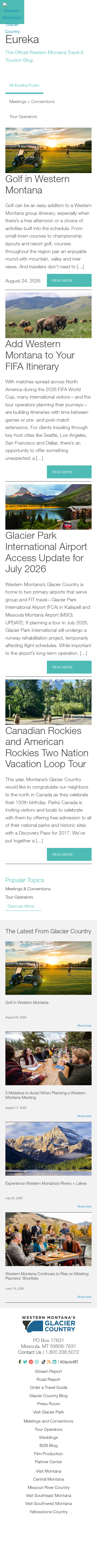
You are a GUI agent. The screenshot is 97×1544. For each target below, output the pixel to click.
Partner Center (48, 1461)
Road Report (48, 1379)
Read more (62, 280)
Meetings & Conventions (28, 888)
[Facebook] (20, 1361)
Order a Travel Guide (48, 1387)
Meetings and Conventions (48, 1421)
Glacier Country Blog (48, 1395)
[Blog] (49, 1361)
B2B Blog (49, 1445)
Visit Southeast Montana (48, 1495)
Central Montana (48, 1479)
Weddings (48, 1437)
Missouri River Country (49, 1487)
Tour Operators (19, 897)
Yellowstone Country (48, 1511)
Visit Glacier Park (48, 1411)
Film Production (48, 1453)
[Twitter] (25, 1361)
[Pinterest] (31, 1361)
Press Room (48, 1403)
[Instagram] (37, 1361)
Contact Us (29, 1352)
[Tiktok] (44, 1361)
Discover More (21, 906)
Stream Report (48, 1371)
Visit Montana (48, 1471)
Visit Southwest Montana (48, 1503)
